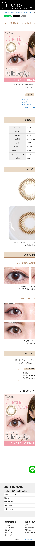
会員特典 (7, 530)
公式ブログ (8, 535)
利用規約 (28, 530)
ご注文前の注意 (9, 527)
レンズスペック (27, 99)
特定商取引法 (29, 527)
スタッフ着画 (26, 105)
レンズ (24, 102)
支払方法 (7, 525)
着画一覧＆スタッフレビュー (23, 12)
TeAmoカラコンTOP (9, 12)
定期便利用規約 (30, 532)
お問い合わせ (9, 532)
